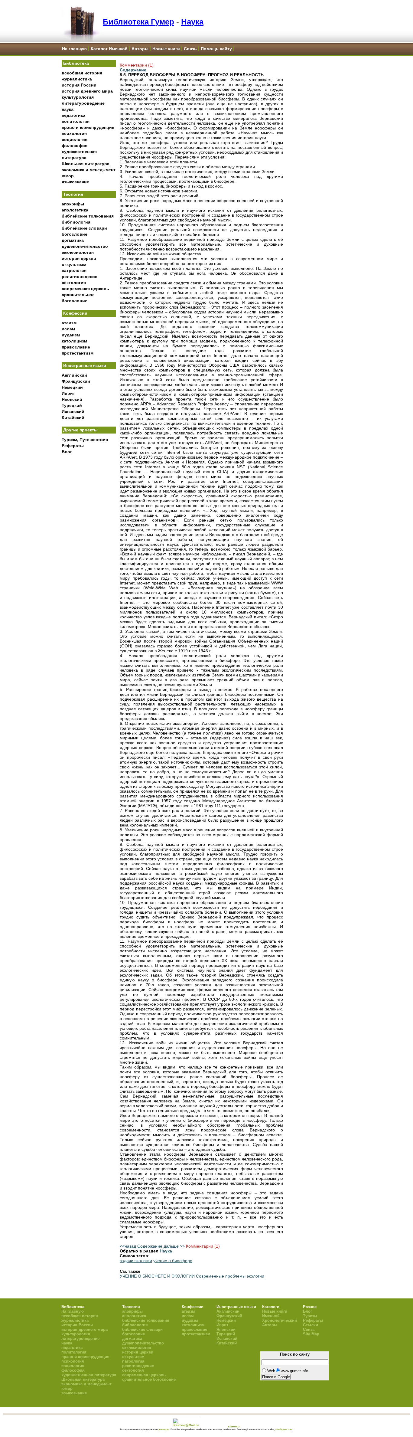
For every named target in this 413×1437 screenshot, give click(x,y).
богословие (74, 234)
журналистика (77, 79)
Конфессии (75, 313)
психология (74, 133)
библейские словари (84, 228)
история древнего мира (87, 91)
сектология (74, 282)
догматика (73, 240)
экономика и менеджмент (88, 169)
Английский (74, 375)
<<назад (128, 1246)
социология (74, 139)
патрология (74, 270)
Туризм (310, 1316)
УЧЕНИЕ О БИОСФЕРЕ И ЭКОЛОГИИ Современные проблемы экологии (192, 1276)
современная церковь (85, 288)
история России (79, 85)
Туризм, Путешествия (85, 439)
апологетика (75, 210)
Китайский (73, 417)
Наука (192, 21)
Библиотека (76, 63)
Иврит (68, 393)
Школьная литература (85, 163)
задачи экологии (136, 1260)
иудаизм (71, 334)
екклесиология (78, 252)
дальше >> (174, 1246)
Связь (190, 48)
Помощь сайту (216, 48)
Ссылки (310, 1325)
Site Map (311, 1334)
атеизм (69, 322)
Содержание (133, 69)
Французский (76, 381)
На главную (74, 48)
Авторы (140, 48)
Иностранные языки (84, 365)
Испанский (73, 411)
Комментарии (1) (137, 65)
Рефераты (73, 445)
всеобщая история (82, 72)
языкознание (75, 181)
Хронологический (279, 1320)
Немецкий (72, 387)
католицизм (74, 341)
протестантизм (77, 353)
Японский (72, 399)
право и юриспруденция (88, 127)
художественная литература (88, 1375)
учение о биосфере (172, 1260)
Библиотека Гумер (138, 21)
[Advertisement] (89, 557)
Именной (271, 1316)
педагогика (73, 115)
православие (76, 347)
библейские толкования (88, 216)
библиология (76, 222)
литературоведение (83, 103)
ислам (68, 328)
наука (67, 109)
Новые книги (166, 48)
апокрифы (73, 203)
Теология (73, 194)
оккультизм (74, 264)
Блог (67, 451)
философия (74, 145)
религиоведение (79, 276)
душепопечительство (85, 246)
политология (75, 121)
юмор (68, 175)
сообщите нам (283, 1429)
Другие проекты (80, 429)
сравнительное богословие (149, 1379)
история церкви (79, 258)
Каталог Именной (109, 48)
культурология (78, 97)
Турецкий (72, 405)
